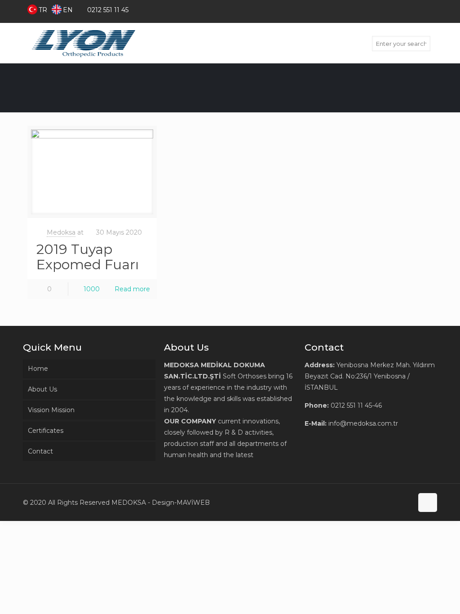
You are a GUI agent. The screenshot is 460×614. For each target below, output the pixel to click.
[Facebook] (396, 9)
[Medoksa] (83, 43)
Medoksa (61, 232)
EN (68, 10)
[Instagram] (432, 9)
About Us (42, 389)
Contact (40, 451)
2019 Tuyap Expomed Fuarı (87, 257)
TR (43, 10)
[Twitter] (408, 9)
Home (38, 369)
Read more (132, 289)
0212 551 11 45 (107, 10)
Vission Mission (51, 410)
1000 (92, 289)
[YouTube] (420, 9)
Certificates (45, 431)
